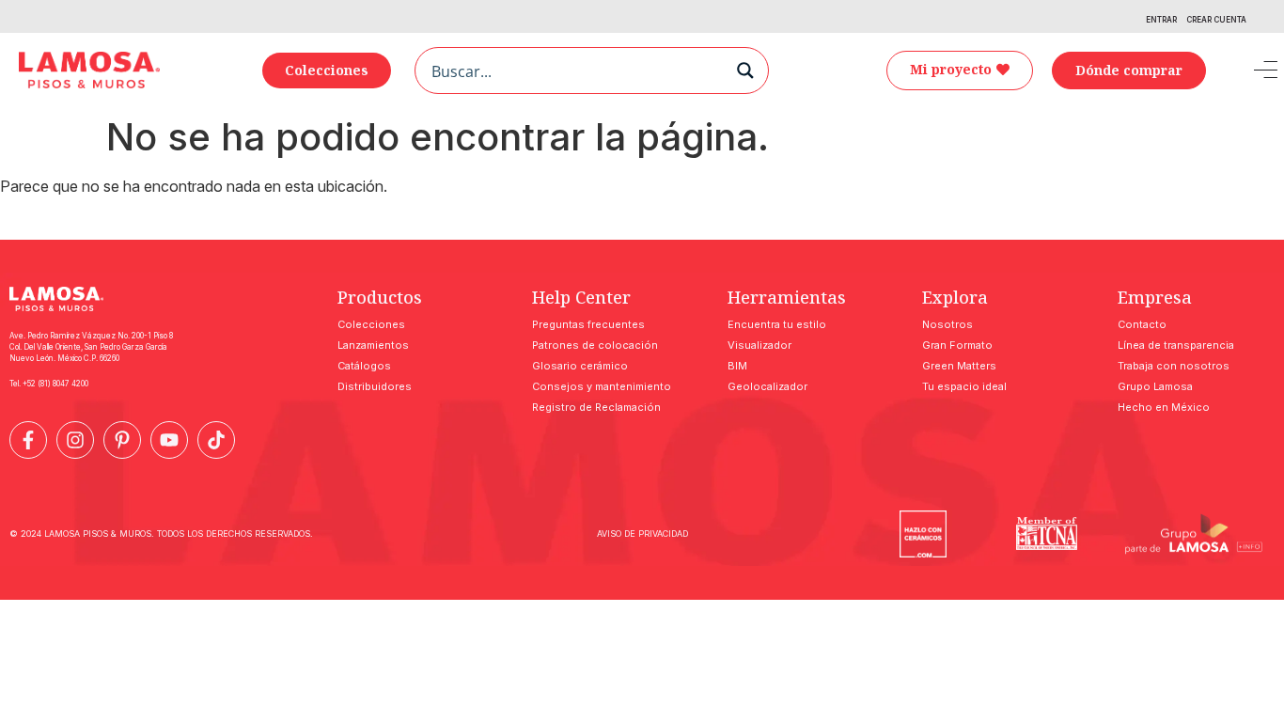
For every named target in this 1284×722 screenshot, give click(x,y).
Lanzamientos (373, 345)
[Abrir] (1252, 70)
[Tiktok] (216, 440)
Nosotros (947, 324)
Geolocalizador (767, 386)
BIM (737, 365)
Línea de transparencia (1176, 345)
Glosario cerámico (580, 365)
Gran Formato (957, 345)
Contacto (1142, 324)
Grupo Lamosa (1155, 386)
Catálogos (364, 365)
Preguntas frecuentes (588, 324)
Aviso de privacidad (642, 533)
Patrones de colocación (595, 345)
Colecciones (371, 324)
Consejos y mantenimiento (601, 386)
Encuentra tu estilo (777, 324)
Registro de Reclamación (596, 407)
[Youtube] (169, 440)
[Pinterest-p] (122, 440)
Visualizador (759, 345)
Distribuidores (374, 386)
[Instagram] (75, 440)
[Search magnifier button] (745, 70)
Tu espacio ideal (964, 386)
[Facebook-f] (28, 440)
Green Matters (959, 365)
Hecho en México (1164, 407)
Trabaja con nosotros (1173, 365)
